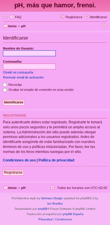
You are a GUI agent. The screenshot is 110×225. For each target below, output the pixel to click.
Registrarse (13, 173)
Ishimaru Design (52, 198)
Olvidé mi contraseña (18, 72)
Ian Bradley (55, 203)
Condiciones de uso (19, 160)
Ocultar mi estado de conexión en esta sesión (41, 89)
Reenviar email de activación (23, 77)
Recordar (15, 84)
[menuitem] (15, 17)
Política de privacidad (56, 160)
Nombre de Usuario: (18, 48)
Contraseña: (12, 61)
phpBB (42, 208)
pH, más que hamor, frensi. (55, 5)
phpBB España (73, 214)
